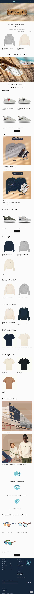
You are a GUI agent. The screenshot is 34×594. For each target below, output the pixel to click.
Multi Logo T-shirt (4, 372)
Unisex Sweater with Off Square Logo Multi (7, 254)
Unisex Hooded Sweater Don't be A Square (7, 48)
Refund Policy (4, 561)
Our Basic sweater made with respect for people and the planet (13, 464)
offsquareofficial (6, 593)
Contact (11, 561)
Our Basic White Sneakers (6, 432)
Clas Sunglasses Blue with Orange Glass (7, 532)
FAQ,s (10, 563)
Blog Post (11, 565)
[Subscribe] (17, 583)
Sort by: (19, 31)
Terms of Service (4, 565)
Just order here (5, 169)
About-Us (11, 569)
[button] (2, 1)
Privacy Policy (4, 563)
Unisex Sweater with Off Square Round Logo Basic (8, 322)
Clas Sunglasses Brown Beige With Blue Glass (23, 532)
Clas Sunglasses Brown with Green (6, 551)
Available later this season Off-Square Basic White (8, 108)
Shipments (3, 567)
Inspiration (11, 567)
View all (17, 231)
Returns (3, 569)
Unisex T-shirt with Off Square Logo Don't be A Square (9, 347)
